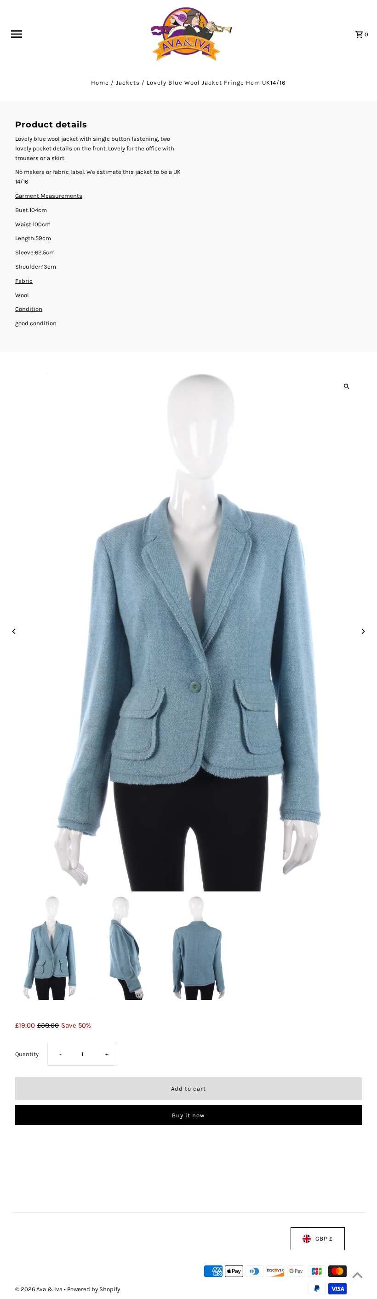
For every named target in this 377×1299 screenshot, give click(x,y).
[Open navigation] (74, 34)
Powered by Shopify (93, 1289)
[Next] (363, 631)
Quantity (27, 1054)
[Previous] (14, 631)
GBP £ (324, 1238)
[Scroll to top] (357, 1275)
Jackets (128, 82)
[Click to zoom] (347, 386)
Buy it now (188, 1115)
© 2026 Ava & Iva (39, 1289)
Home (100, 82)
